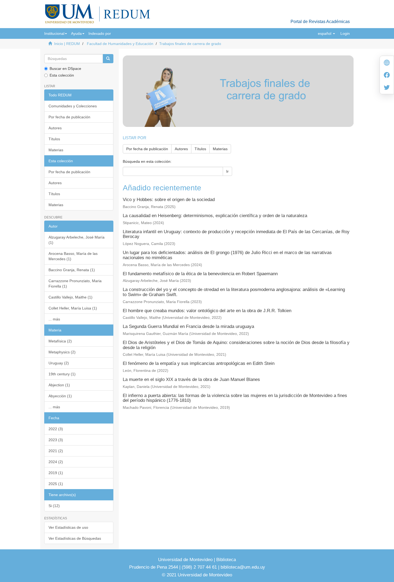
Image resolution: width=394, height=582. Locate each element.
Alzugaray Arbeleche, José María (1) (77, 240)
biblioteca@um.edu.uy (243, 567)
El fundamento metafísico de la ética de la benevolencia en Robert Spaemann (200, 273)
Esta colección (62, 75)
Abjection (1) (59, 385)
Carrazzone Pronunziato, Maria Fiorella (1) (75, 283)
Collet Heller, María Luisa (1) (73, 308)
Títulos (54, 139)
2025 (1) (56, 484)
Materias (56, 150)
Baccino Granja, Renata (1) (72, 270)
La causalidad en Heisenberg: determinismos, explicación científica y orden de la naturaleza (215, 215)
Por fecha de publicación (69, 117)
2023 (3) (56, 440)
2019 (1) (56, 473)
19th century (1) (62, 374)
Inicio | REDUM (67, 43)
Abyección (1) (60, 396)
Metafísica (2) (60, 341)
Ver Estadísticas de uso (68, 527)
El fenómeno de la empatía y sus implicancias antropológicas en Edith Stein (198, 363)
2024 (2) (56, 462)
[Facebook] (386, 75)
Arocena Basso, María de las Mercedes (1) (73, 256)
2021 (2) (56, 451)
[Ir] (108, 58)
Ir (227, 171)
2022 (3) (56, 429)
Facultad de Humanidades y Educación (120, 43)
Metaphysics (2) (62, 352)
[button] (55, 33)
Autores (55, 128)
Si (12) (54, 506)
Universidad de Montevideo (186, 559)
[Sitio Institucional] (386, 63)
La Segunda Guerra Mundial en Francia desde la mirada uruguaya (188, 326)
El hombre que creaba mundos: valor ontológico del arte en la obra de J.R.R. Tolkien (207, 310)
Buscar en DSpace (65, 68)
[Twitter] (386, 87)
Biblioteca (225, 559)
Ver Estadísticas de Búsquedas (75, 538)
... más (54, 319)
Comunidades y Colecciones (73, 106)
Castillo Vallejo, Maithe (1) (70, 297)
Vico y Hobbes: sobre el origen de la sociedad (169, 199)
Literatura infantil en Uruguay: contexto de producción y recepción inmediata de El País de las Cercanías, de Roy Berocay (236, 234)
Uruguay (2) (59, 363)
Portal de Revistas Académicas (320, 21)
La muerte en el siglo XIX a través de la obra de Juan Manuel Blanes (191, 379)
